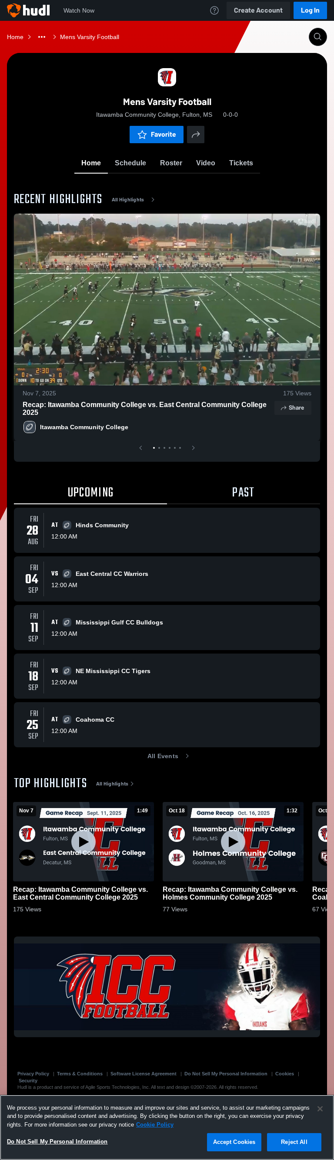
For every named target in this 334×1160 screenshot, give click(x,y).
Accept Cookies (234, 1142)
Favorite (163, 134)
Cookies (284, 1073)
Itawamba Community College (84, 427)
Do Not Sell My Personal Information (225, 1073)
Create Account (258, 10)
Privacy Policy (33, 1073)
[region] (167, 1127)
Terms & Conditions (80, 1073)
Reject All (294, 1142)
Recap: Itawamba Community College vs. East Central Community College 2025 (145, 408)
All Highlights (128, 199)
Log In (310, 10)
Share (296, 408)
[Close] (320, 1108)
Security (28, 1080)
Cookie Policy (155, 1124)
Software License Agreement (143, 1073)
